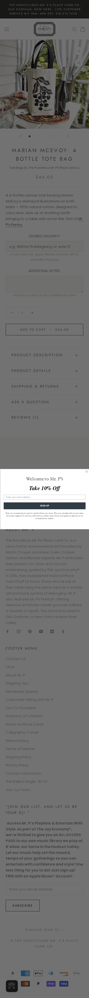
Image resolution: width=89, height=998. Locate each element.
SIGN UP (44, 506)
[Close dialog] (86, 471)
